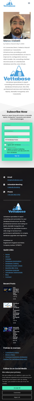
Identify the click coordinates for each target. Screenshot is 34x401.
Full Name (7, 125)
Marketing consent (10, 147)
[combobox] (17, 140)
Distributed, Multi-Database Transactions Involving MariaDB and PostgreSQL (16, 311)
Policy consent (9, 143)
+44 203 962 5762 (13, 195)
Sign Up (17, 156)
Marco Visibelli (11, 40)
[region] (17, 385)
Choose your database (11, 137)
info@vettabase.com (15, 180)
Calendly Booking (13, 187)
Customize (17, 392)
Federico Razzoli (10, 44)
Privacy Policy (25, 145)
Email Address (9, 131)
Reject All (17, 397)
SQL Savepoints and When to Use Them (16, 291)
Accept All (17, 388)
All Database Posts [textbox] (11, 140)
